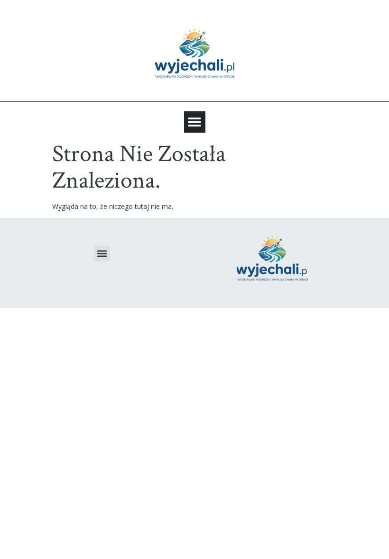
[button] (194, 122)
